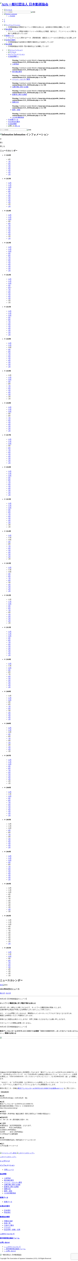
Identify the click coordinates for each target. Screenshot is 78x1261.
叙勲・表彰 (16, 110)
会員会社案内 (14, 121)
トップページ (5, 1161)
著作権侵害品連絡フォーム (10, 1238)
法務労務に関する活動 (20, 87)
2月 (9, 172)
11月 (9, 185)
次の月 (8, 993)
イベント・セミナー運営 (21, 79)
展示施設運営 (17, 72)
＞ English (11, 16)
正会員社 (7, 1210)
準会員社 (7, 1212)
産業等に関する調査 (19, 94)
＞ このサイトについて (12, 1247)
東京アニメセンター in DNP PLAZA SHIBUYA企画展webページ (41, 1088)
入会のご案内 (9, 1225)
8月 (9, 191)
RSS (1, 985)
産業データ (13, 119)
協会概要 (12, 124)
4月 (9, 168)
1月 (9, 174)
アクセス (7, 1227)
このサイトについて (7, 1234)
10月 (9, 187)
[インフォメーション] (12, 25)
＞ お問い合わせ (10, 1251)
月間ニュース (9, 1170)
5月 (9, 166)
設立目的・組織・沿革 (12, 1229)
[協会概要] (8, 44)
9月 (9, 189)
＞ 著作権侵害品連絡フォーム (15, 1249)
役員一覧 (7, 1223)
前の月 (2, 993)
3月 (9, 170)
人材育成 (15, 64)
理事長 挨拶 (8, 1221)
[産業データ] (9, 35)
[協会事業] (8, 29)
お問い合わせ (5, 1242)
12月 (9, 183)
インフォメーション (16, 54)
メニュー (19, 50)
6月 (9, 164)
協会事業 (12, 56)
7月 (9, 161)
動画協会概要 (5, 1217)
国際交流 (15, 102)
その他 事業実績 (18, 117)
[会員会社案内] (9, 40)
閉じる (17, 126)
